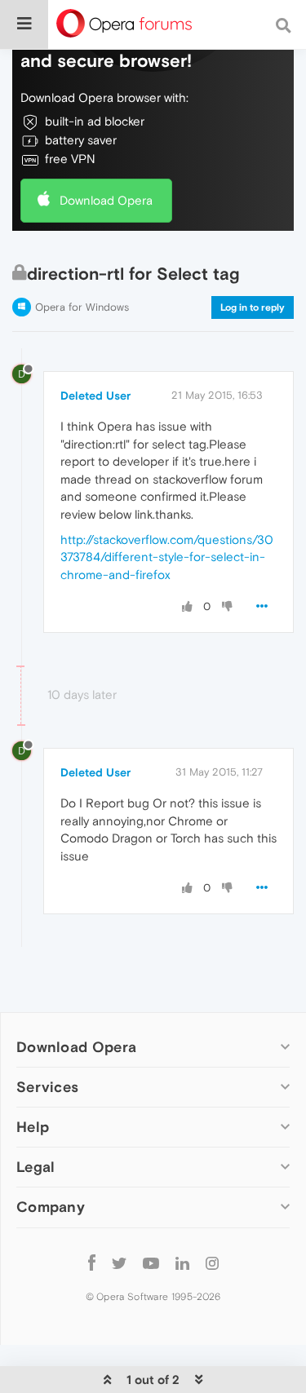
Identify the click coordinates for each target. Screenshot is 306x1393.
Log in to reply (252, 307)
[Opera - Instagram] (212, 1263)
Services (47, 1086)
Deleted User (95, 395)
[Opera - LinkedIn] (182, 1263)
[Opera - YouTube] (151, 1263)
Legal (35, 1166)
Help (32, 1126)
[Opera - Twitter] (119, 1263)
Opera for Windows (82, 307)
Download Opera (106, 200)
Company (50, 1206)
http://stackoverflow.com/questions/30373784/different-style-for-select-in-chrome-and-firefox (166, 557)
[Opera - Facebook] (92, 1263)
